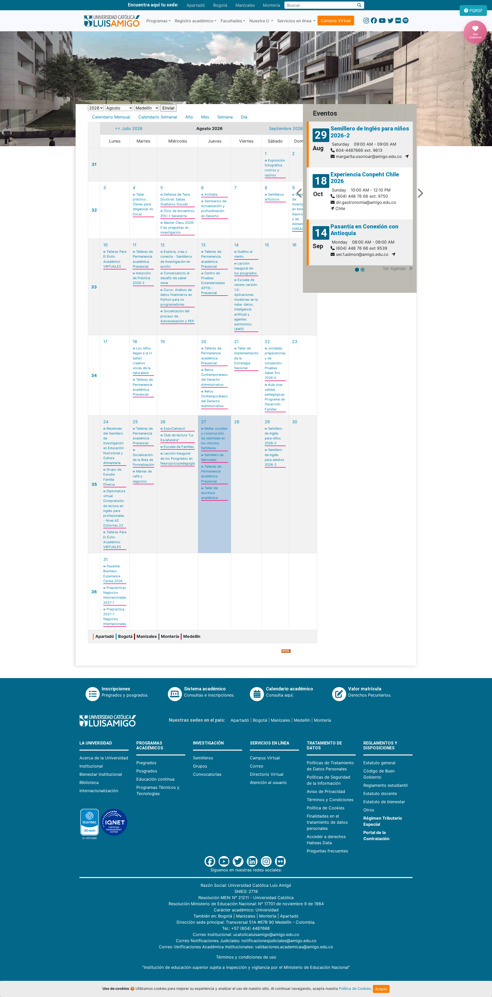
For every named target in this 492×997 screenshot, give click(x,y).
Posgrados (146, 770)
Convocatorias (207, 774)
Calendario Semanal (157, 116)
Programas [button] (157, 20)
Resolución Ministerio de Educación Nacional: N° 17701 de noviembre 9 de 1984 (246, 903)
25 (135, 421)
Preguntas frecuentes (327, 850)
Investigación (208, 743)
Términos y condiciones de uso (246, 957)
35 (94, 484)
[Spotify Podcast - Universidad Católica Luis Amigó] (405, 20)
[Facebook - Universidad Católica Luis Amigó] (374, 20)
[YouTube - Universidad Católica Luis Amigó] (382, 20)
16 (294, 244)
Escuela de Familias (179, 447)
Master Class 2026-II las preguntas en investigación (177, 227)
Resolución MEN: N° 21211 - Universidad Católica (246, 897)
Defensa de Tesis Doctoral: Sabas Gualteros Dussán (175, 199)
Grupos (200, 766)
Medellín (302, 720)
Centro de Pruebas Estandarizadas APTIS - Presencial (213, 283)
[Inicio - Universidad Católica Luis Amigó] (112, 20)
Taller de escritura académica (209, 493)
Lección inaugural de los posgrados (245, 268)
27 (203, 421)
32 (94, 210)
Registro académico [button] (194, 20)
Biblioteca (89, 782)
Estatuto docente (380, 793)
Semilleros (203, 757)
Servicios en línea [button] (294, 20)
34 (94, 375)
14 (236, 244)
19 (162, 341)
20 (203, 341)
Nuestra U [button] (259, 20)
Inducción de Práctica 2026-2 (142, 278)
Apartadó (196, 5)
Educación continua (155, 779)
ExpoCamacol (174, 428)
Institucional (91, 766)
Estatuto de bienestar (384, 801)
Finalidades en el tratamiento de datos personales (327, 822)
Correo (256, 766)
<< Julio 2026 (128, 128)
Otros (368, 809)
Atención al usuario (268, 782)
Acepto (381, 989)
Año (189, 116)
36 (94, 591)
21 (236, 341)
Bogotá (220, 5)
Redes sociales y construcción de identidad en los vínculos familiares (214, 438)
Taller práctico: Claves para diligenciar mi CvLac (143, 204)
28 (236, 421)
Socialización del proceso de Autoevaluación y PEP (177, 316)
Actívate (210, 194)
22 (267, 341)
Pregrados (146, 762)
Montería (271, 5)
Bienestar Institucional (100, 774)
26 (163, 421)
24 (105, 421)
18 (135, 341)
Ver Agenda (395, 268)
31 (94, 164)
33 (94, 286)
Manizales (245, 5)
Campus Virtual (336, 20)
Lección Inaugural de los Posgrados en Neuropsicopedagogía (177, 458)
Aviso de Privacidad (326, 791)
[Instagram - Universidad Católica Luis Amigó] (366, 20)
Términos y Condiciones (330, 799)
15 (267, 244)
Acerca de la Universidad (103, 757)
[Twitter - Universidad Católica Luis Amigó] (390, 20)
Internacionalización (98, 790)
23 (294, 341)
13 (203, 244)
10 (105, 244)
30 (294, 421)
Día (244, 116)
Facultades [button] (231, 20)
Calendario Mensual (111, 116)
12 (162, 244)
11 (134, 244)
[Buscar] (359, 5)
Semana (225, 116)
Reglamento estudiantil (385, 785)
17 (105, 341)
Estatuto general (379, 762)
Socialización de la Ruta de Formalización (143, 460)
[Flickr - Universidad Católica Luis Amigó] (398, 20)
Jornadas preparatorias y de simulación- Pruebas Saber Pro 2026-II (275, 363)
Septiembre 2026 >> (289, 128)
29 (267, 421)
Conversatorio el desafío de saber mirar (174, 278)
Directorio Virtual (266, 774)
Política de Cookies (325, 807)
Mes (205, 116)
